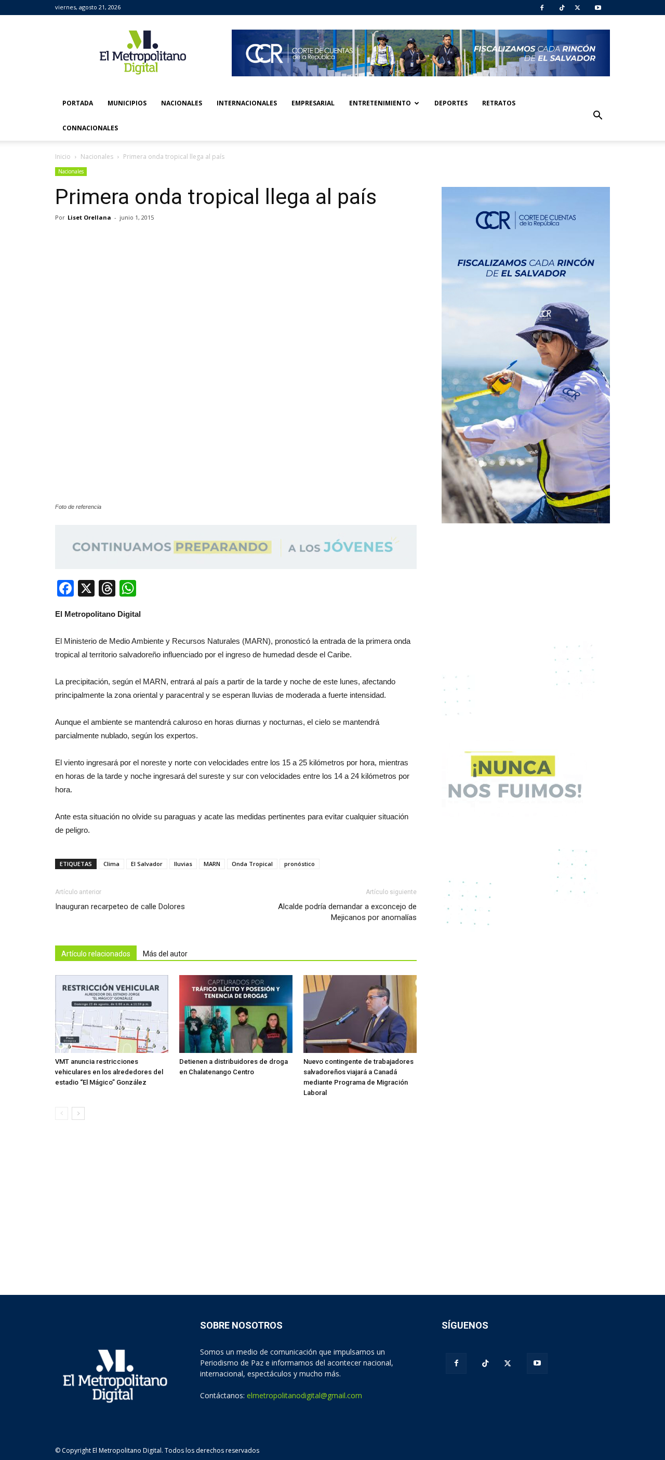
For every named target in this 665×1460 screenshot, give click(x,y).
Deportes (451, 103)
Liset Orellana (89, 217)
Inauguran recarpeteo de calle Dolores (120, 906)
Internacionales (247, 103)
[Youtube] (598, 8)
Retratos (498, 103)
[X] (577, 8)
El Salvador (147, 864)
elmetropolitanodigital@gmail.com (304, 1395)
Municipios (127, 103)
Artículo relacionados (95, 954)
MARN (212, 864)
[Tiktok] (562, 8)
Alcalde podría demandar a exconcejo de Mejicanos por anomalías (347, 912)
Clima (111, 864)
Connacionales (90, 128)
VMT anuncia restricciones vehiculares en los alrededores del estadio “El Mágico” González (109, 1072)
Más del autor (165, 954)
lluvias (183, 864)
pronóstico (299, 864)
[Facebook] (542, 8)
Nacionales (181, 103)
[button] (597, 115)
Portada (77, 103)
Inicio (63, 156)
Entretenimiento (380, 103)
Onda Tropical (252, 864)
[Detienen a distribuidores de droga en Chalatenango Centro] (235, 1014)
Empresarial (313, 103)
